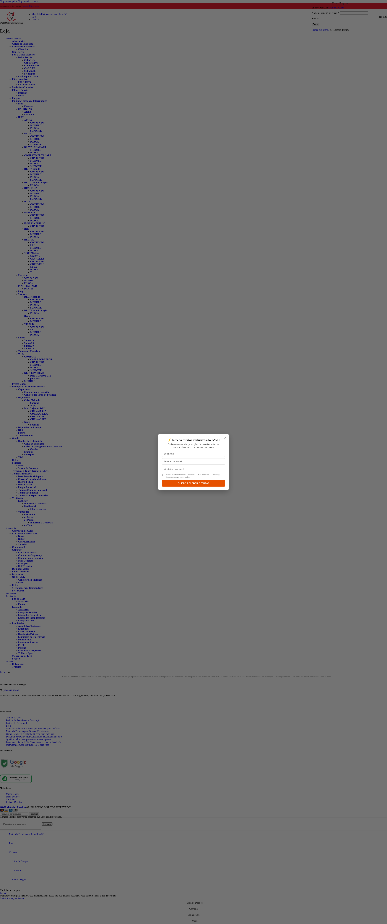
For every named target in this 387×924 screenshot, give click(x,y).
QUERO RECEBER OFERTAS (193, 483)
